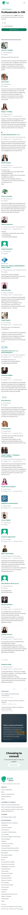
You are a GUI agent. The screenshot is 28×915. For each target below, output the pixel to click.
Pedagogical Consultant (8, 866)
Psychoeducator (6, 868)
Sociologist (4, 889)
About (3, 799)
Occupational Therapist (8, 862)
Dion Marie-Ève (6, 400)
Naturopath (4, 852)
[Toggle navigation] (24, 3)
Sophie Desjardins (6, 249)
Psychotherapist (5, 875)
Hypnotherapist (5, 846)
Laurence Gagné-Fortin (8, 537)
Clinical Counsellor (6, 827)
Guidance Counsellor (7, 843)
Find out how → (14, 765)
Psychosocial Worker (7, 873)
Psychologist (5, 871)
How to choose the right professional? (12, 807)
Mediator (3, 841)
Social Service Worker (7, 885)
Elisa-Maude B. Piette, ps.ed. (10, 583)
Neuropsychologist (6, 855)
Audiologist (4, 825)
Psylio (21, 909)
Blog (2, 792)
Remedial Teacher (6, 878)
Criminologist (5, 834)
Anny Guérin (5, 82)
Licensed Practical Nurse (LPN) (10, 848)
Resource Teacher (6, 880)
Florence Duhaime (7, 604)
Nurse (3, 859)
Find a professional (6, 789)
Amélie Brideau (6, 428)
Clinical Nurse (5, 829)
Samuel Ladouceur (7, 224)
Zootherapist (5, 898)
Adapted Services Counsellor (9, 823)
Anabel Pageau (5, 320)
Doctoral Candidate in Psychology (10, 836)
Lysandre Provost (6, 634)
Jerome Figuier (6, 520)
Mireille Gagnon (6, 163)
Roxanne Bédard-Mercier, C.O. (10, 134)
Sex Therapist (5, 882)
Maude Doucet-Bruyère (8, 486)
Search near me (14, 29)
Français (3, 904)
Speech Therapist (6, 896)
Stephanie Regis (6, 664)
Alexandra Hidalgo (6, 375)
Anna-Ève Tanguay (7, 50)
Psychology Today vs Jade (8, 817)
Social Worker (5, 887)
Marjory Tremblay (6, 111)
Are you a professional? (7, 794)
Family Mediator (5, 839)
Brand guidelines (6, 796)
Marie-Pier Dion (6, 290)
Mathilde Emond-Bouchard (9, 503)
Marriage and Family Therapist (9, 850)
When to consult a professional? (10, 804)
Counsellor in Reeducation (8, 832)
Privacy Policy (18, 906)
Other (3, 901)
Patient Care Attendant (7, 864)
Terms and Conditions (7, 906)
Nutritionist (4, 857)
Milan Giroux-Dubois (7, 553)
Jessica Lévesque (6, 196)
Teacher (3, 891)
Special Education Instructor (9, 894)
